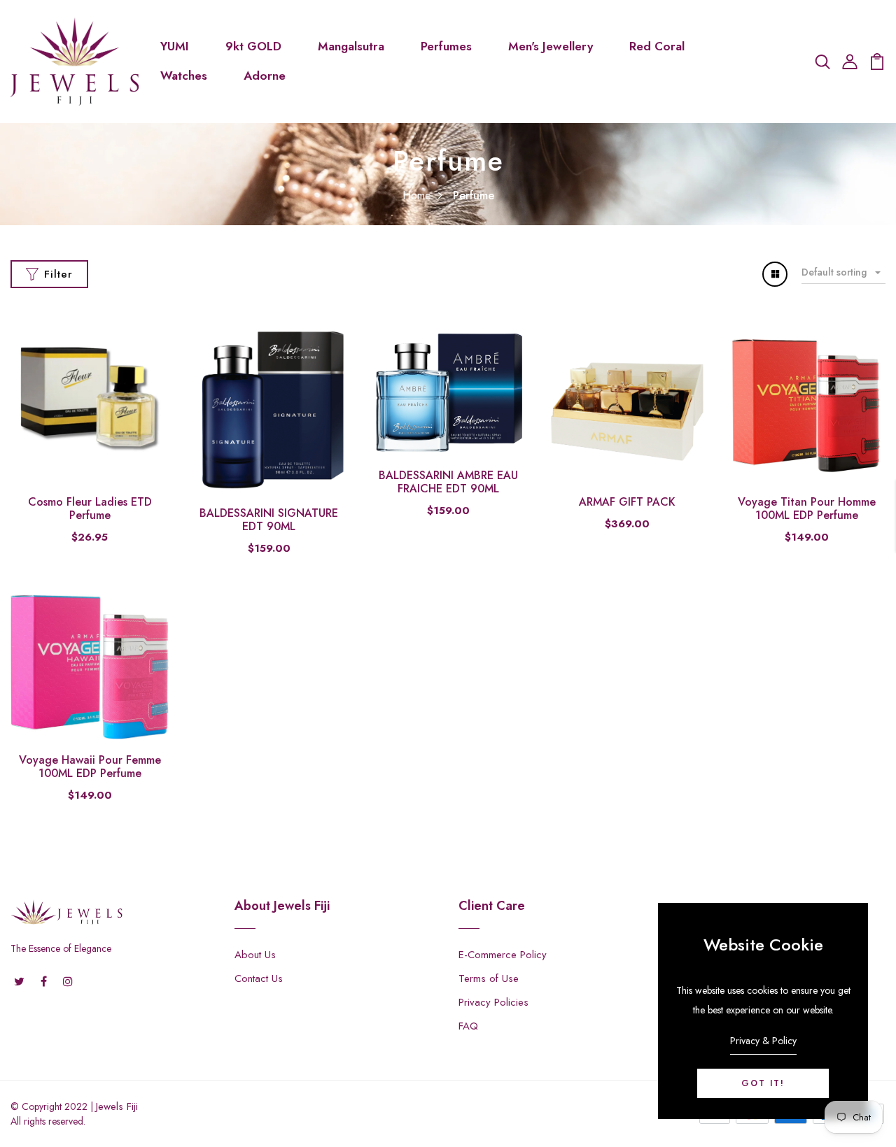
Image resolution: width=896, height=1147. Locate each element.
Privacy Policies (493, 1002)
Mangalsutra (351, 46)
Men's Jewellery (550, 46)
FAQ (468, 1026)
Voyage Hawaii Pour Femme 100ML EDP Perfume (90, 766)
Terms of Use (488, 978)
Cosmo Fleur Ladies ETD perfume (90, 508)
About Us (255, 954)
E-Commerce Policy (502, 954)
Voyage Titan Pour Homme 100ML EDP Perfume (807, 508)
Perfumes (446, 46)
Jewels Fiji (117, 1106)
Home (416, 195)
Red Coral (657, 46)
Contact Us (258, 978)
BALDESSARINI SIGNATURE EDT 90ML (269, 519)
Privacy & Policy (763, 1041)
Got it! (763, 1083)
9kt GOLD (253, 46)
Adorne (265, 75)
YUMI (174, 46)
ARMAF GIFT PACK (627, 502)
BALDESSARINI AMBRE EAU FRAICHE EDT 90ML (448, 482)
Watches (183, 75)
